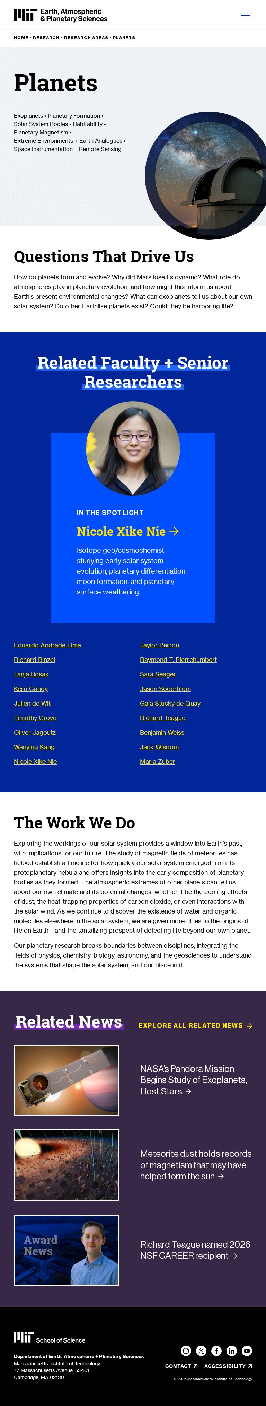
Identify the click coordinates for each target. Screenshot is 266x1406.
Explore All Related (191, 1026)
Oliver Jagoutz (35, 732)
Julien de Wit (32, 703)
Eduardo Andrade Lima (47, 645)
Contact (178, 1366)
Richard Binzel (34, 659)
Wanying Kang (34, 747)
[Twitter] (201, 1351)
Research (46, 37)
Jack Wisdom (159, 747)
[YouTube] (247, 1351)
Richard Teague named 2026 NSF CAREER (195, 1250)
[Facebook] (216, 1351)
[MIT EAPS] (60, 16)
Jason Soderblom (165, 688)
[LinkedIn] (232, 1351)
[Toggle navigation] (245, 15)
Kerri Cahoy (31, 688)
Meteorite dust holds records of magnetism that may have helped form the (196, 1165)
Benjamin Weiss (162, 732)
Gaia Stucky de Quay (170, 703)
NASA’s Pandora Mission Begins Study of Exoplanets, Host (193, 1080)
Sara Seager (158, 674)
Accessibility (228, 1366)
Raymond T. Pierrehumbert (178, 659)
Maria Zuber (157, 761)
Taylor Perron (159, 645)
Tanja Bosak (31, 674)
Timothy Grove (35, 718)
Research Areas (86, 37)
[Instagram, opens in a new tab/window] (186, 1351)
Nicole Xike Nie (35, 761)
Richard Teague (162, 718)
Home (21, 37)
